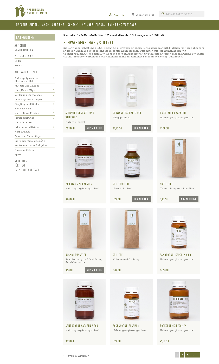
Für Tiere (20, 165)
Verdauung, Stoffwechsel (28, 95)
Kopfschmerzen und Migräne (31, 145)
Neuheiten (21, 161)
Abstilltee (166, 184)
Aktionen (20, 45)
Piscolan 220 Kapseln (79, 184)
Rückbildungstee (76, 255)
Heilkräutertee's (24, 122)
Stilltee (118, 255)
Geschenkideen (24, 50)
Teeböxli (19, 65)
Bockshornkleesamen (126, 326)
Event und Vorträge (122, 25)
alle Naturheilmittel (28, 72)
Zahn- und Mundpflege (28, 136)
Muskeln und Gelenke (27, 85)
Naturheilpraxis (93, 25)
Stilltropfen (121, 184)
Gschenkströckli (24, 56)
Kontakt (73, 25)
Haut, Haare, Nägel (25, 90)
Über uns (58, 25)
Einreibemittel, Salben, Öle (30, 141)
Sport (18, 154)
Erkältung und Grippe (27, 127)
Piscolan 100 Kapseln (173, 113)
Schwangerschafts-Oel (127, 113)
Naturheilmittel (27, 25)
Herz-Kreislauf (23, 131)
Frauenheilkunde (24, 118)
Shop (45, 25)
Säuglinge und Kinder (27, 104)
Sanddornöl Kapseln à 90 (175, 255)
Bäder (18, 61)
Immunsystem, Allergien (29, 99)
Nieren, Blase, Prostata (27, 113)
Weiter (192, 355)
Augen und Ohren (25, 150)
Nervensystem (23, 108)
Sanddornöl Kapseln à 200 (82, 326)
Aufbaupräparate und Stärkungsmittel (27, 80)
